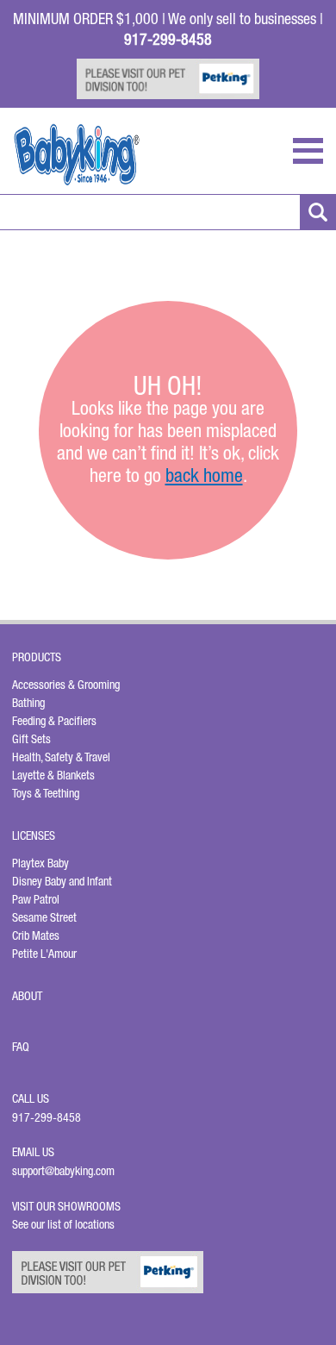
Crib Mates (35, 935)
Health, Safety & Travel (61, 757)
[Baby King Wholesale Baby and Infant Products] (76, 155)
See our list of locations (63, 1224)
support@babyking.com (63, 1171)
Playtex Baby (40, 863)
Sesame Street (44, 917)
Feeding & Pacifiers (54, 721)
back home (204, 475)
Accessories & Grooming (66, 684)
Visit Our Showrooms (69, 1206)
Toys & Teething (45, 793)
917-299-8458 (46, 1117)
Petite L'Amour (44, 953)
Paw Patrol (35, 899)
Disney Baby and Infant (62, 881)
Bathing (28, 703)
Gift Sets (31, 739)
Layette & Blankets (53, 775)
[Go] (318, 212)
